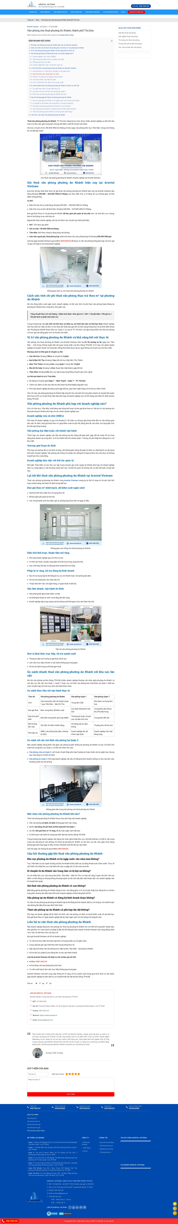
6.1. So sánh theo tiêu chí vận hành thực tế (45, 89)
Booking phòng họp (136, 12)
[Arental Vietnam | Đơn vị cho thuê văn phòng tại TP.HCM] (32, 4)
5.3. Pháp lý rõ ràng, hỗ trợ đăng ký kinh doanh (46, 77)
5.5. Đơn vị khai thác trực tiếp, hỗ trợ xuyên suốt (46, 82)
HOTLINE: (141, 6)
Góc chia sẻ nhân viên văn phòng (130, 47)
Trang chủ (33, 12)
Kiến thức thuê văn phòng (127, 33)
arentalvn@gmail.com (60, 1193)
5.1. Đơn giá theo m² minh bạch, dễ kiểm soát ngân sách (50, 71)
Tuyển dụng (86, 1148)
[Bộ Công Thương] (52, 1214)
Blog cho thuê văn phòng (130, 28)
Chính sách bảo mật (106, 1146)
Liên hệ (85, 1151)
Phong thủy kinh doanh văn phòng (130, 44)
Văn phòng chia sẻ (60, 12)
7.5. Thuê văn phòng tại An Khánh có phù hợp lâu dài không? (51, 112)
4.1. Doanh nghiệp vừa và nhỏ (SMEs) (43, 57)
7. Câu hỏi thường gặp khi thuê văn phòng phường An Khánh (50, 97)
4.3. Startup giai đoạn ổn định (40, 62)
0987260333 (35, 1108)
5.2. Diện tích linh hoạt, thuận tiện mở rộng (44, 74)
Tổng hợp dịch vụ (105, 1152)
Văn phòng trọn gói (93, 12)
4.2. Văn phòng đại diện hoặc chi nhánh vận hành (47, 59)
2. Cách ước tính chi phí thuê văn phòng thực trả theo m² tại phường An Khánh (56, 48)
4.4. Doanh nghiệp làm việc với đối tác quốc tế (46, 65)
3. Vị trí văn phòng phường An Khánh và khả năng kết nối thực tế (51, 51)
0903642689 (60, 1108)
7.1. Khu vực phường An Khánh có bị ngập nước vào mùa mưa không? (55, 101)
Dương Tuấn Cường (66, 35)
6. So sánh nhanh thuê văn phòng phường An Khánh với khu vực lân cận (54, 86)
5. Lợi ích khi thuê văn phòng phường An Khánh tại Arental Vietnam (52, 68)
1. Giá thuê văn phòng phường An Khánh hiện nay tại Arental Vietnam (53, 45)
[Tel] (3, 1221)
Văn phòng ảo (45, 12)
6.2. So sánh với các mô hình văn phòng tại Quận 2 (48, 91)
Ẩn (112, 41)
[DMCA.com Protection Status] (65, 1213)
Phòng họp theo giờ (33, 1124)
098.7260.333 (12, 1221)
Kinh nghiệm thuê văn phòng (128, 36)
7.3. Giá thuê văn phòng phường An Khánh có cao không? (50, 106)
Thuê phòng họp (76, 12)
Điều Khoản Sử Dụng (106, 1149)
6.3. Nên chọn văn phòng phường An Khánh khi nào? (48, 94)
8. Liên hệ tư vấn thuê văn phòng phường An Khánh (47, 115)
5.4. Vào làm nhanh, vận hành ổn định (43, 80)
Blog (123, 12)
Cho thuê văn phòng (110, 12)
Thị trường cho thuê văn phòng (129, 40)
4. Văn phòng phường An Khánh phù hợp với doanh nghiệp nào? (51, 53)
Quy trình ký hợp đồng (107, 1142)
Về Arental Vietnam (86, 1143)
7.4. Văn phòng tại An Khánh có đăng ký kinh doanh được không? (53, 109)
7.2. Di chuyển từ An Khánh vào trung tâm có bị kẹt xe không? (51, 103)
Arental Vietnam (33, 27)
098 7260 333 (58, 1190)
